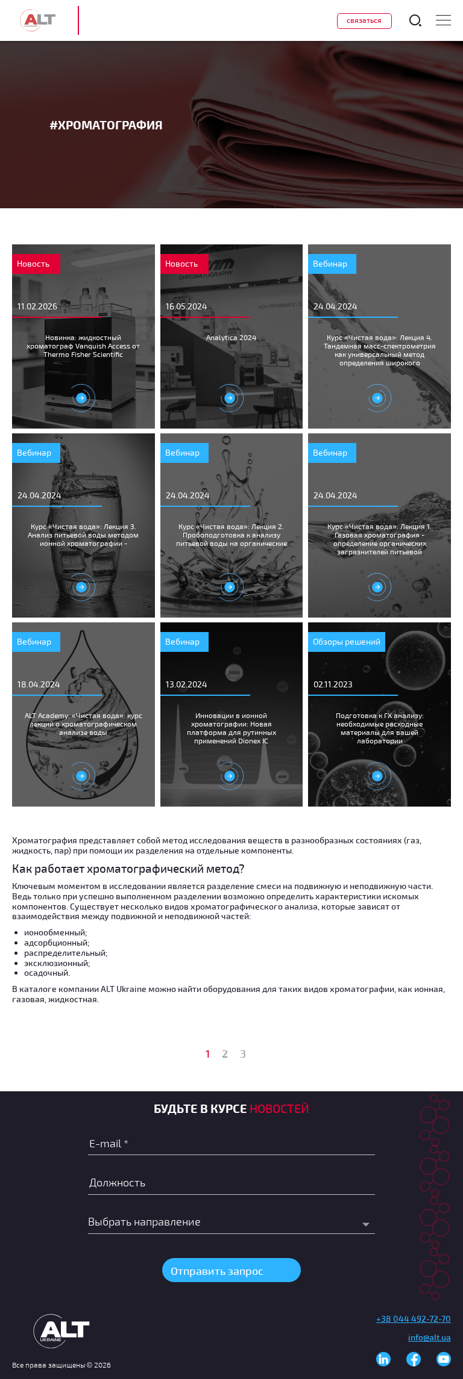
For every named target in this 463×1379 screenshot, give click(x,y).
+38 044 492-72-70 (413, 1318)
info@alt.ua (429, 1337)
